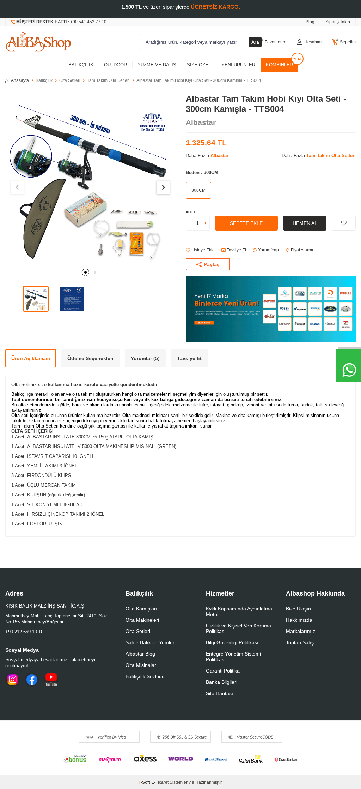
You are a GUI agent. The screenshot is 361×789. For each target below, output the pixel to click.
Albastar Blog (140, 654)
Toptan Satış (300, 642)
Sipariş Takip (337, 21)
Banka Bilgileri (221, 682)
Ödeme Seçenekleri (90, 358)
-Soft (145, 782)
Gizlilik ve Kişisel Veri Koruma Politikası (238, 628)
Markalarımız (300, 631)
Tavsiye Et (236, 249)
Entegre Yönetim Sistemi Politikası (233, 656)
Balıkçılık (80, 64)
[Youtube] (51, 680)
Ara (255, 42)
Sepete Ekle (246, 223)
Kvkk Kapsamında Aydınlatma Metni (239, 611)
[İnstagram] (12, 680)
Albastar (201, 122)
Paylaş (212, 264)
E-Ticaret (160, 782)
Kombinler (279, 64)
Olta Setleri (69, 80)
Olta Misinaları (142, 665)
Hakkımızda (299, 620)
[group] (90, 179)
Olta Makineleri (142, 620)
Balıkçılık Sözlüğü (145, 676)
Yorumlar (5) (145, 358)
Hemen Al (305, 223)
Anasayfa (20, 80)
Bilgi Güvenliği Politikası (232, 642)
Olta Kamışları (141, 608)
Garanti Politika (223, 671)
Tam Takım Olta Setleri (108, 80)
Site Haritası (219, 693)
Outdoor (115, 64)
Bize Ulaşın (298, 608)
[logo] (38, 42)
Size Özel (199, 64)
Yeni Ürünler (238, 64)
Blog (310, 21)
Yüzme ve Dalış (156, 64)
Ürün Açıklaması (30, 358)
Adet (190, 212)
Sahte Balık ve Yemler (150, 642)
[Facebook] (32, 680)
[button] (85, 272)
